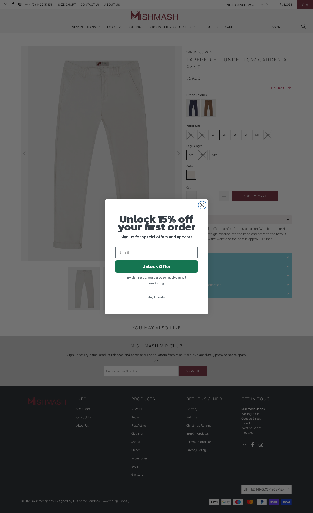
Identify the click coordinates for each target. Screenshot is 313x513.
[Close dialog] (202, 205)
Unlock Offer (156, 266)
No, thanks (156, 297)
